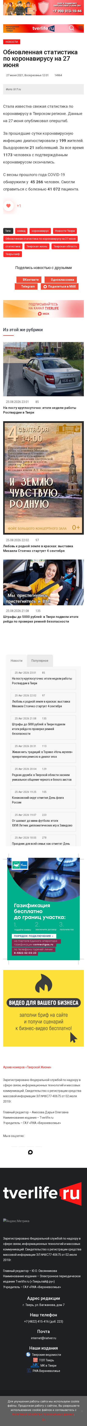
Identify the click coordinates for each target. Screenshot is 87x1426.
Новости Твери (65, 230)
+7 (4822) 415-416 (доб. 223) (43, 1321)
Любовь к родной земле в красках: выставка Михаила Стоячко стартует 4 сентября (41, 704)
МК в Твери (48, 1365)
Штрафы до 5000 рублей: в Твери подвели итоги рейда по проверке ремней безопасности (38, 729)
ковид (21, 230)
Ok (43, 1419)
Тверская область (65, 246)
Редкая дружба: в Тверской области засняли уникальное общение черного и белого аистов (42, 777)
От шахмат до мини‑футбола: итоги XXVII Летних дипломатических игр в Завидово (42, 823)
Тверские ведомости (46, 1354)
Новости (12, 41)
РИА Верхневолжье (46, 1371)
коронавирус (40, 230)
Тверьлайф (12, 254)
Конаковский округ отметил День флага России (38, 800)
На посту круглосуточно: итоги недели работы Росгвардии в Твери (42, 681)
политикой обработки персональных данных (43, 1414)
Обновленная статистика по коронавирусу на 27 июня (40, 238)
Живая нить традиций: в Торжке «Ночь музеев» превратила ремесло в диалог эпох (42, 754)
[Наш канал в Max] (30, 1153)
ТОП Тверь (46, 1360)
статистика (12, 246)
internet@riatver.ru (43, 1338)
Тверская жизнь (37, 246)
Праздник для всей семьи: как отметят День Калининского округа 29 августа (41, 846)
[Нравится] (8, 205)
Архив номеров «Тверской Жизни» (27, 1067)
